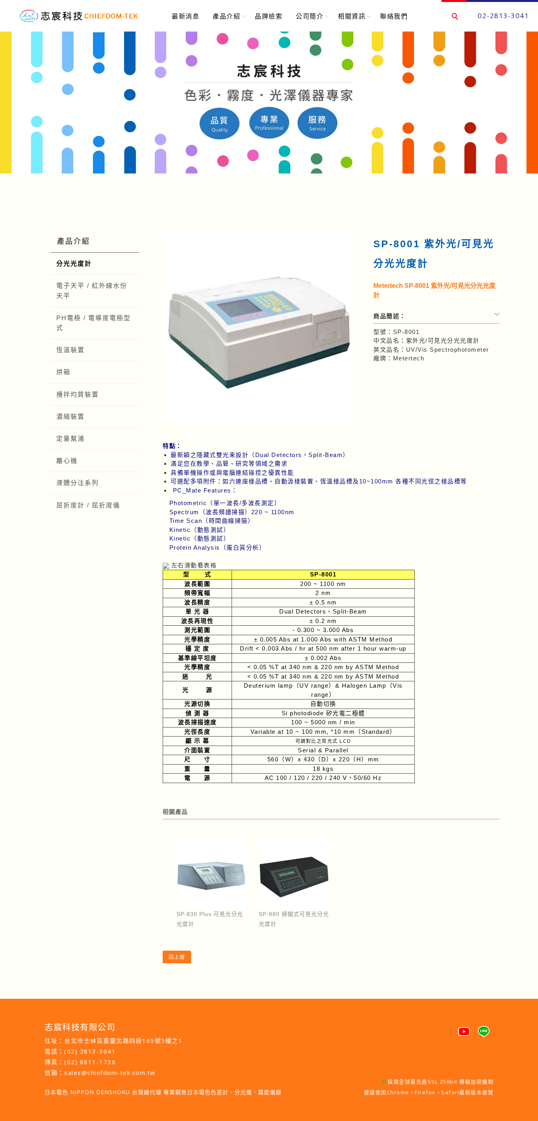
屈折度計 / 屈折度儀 (88, 505)
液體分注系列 (77, 482)
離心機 (67, 460)
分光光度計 (74, 263)
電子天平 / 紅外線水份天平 (91, 290)
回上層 (177, 957)
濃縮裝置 (70, 416)
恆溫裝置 (70, 350)
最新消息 (185, 16)
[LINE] (483, 1028)
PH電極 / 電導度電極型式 (93, 323)
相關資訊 (351, 16)
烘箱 (63, 372)
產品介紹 (226, 16)
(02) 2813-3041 (90, 1051)
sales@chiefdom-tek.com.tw (110, 1072)
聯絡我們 (394, 16)
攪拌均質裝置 (77, 394)
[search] (456, 17)
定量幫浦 (70, 438)
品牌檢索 (268, 16)
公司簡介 (309, 16)
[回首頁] (79, 16)
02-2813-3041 (503, 15)
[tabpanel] (269, 102)
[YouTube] (464, 1028)
